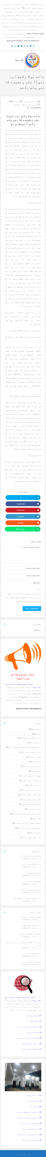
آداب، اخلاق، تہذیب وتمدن (30, 738)
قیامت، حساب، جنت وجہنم (31, 804)
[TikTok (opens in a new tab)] (12, 46)
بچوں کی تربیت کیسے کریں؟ (30, 934)
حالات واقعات (20, 104)
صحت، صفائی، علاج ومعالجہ (30, 795)
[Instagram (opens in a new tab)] (24, 46)
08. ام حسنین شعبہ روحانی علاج (29, 1134)
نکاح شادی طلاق (35, 832)
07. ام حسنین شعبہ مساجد (31, 1129)
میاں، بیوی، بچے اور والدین (29, 828)
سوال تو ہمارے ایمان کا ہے (30, 856)
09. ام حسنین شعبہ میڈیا (31, 1140)
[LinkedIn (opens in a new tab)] (21, 46)
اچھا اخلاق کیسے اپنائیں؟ (30, 890)
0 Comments (35, 108)
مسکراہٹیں (36, 818)
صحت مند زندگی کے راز (32, 873)
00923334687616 (35, 709)
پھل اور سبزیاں (35, 757)
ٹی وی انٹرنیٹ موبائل (32, 766)
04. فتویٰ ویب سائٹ (34, 1032)
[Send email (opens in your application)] (15, 46)
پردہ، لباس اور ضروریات (31, 752)
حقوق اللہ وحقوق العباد (31, 776)
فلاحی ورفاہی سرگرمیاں (32, 799)
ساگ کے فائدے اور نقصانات (30, 917)
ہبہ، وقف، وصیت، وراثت (31, 837)
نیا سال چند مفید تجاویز (31, 864)
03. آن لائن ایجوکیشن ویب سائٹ (29, 1027)
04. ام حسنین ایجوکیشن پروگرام (28, 1112)
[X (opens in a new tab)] (33, 46)
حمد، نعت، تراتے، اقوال (31, 780)
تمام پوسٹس (33, 104)
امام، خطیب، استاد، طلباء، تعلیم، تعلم (24, 747)
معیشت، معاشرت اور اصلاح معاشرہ (28, 823)
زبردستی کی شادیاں (33, 953)
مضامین (38, 734)
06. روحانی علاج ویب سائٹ (31, 1043)
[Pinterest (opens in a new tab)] (27, 46)
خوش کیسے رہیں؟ (35, 881)
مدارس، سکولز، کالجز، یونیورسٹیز (27, 814)
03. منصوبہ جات (35, 1106)
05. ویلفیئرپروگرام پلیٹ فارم (28, 1038)
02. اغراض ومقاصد (34, 1101)
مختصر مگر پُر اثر (34, 809)
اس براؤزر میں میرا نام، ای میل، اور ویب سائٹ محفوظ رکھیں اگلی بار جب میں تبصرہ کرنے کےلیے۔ (23, 597)
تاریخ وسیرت (36, 761)
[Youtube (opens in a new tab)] (18, 46)
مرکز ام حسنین (32, 101)
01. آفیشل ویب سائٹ (33, 1015)
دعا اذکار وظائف (34, 785)
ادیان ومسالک (35, 742)
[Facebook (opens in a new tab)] (30, 46)
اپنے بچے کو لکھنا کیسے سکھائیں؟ (27, 898)
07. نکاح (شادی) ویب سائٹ (31, 1049)
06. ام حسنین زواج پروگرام (30, 1123)
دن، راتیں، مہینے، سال (31, 790)
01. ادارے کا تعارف (33, 1095)
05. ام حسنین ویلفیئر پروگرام (29, 1118)
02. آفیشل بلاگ (36, 1021)
